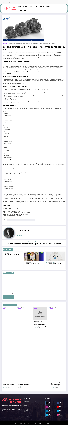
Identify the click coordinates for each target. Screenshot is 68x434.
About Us (25, 6)
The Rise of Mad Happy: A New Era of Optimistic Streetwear (11, 255)
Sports (28, 422)
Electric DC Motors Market (14, 43)
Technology (23, 422)
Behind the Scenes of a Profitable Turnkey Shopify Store (32, 264)
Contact (47, 6)
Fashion (36, 6)
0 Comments (53, 43)
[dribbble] (58, 2)
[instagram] (61, 2)
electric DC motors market (13, 52)
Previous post (30, 241)
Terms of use (38, 422)
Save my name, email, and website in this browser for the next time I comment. (19, 293)
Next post (36, 241)
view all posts (19, 235)
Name (4, 285)
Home (19, 6)
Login (25, 10)
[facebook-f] (52, 2)
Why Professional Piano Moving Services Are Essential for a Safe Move (21, 384)
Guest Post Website (47, 422)
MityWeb (41, 423)
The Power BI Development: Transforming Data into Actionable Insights (20, 244)
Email (35, 285)
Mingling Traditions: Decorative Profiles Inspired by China (48, 244)
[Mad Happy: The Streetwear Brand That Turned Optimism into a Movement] (55, 256)
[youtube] (64, 2)
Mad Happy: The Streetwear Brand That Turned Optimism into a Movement (53, 264)
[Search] (58, 8)
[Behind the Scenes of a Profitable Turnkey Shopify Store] (33, 256)
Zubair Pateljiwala (35, 43)
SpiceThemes (50, 423)
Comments (5, 275)
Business (31, 6)
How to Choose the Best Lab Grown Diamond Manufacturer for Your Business (37, 320)
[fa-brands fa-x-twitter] (55, 2)
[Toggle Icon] (63, 8)
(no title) (34, 401)
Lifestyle (42, 6)
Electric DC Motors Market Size (24, 43)
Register (20, 10)
